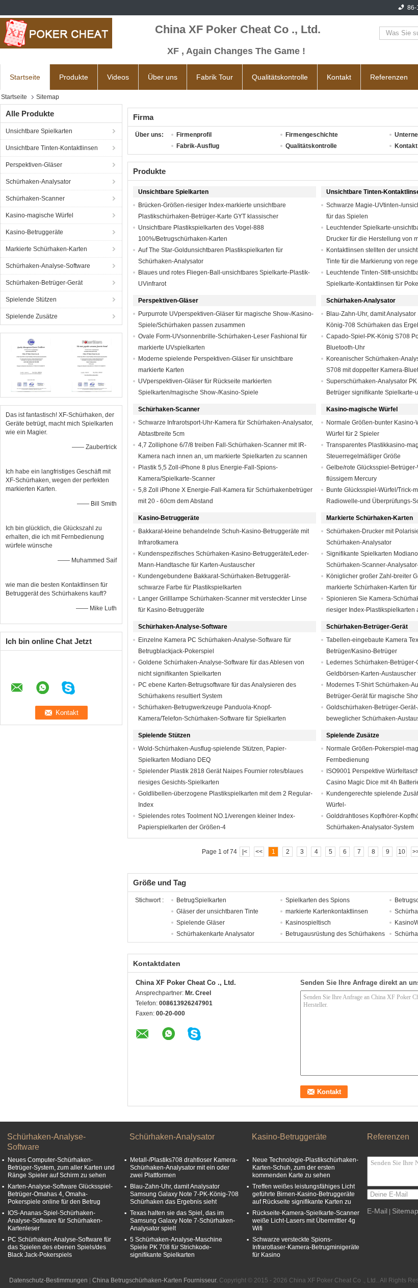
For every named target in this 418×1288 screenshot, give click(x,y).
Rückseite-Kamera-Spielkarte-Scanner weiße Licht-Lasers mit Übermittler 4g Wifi (305, 1220)
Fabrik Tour (214, 77)
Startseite (25, 77)
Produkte (73, 77)
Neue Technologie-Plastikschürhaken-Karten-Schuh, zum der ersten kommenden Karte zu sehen (305, 1167)
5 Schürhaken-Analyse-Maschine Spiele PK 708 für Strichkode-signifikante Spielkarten (176, 1247)
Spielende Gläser (200, 922)
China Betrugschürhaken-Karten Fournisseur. (155, 1280)
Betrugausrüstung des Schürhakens (335, 933)
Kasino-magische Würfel (39, 215)
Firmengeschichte (311, 134)
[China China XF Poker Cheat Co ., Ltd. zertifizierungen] (31, 363)
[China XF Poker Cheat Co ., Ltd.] (56, 33)
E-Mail (377, 1211)
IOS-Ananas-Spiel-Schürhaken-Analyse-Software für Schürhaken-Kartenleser (55, 1220)
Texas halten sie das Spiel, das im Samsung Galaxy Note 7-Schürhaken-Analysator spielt (182, 1220)
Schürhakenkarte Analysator (215, 933)
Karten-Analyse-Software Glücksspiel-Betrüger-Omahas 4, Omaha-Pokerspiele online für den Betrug (60, 1194)
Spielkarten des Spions (317, 900)
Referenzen (389, 77)
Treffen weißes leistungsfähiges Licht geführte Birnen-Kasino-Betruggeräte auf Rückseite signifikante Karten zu (303, 1194)
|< (244, 851)
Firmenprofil (194, 134)
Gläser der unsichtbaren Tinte (217, 911)
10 (401, 851)
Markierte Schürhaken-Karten (46, 249)
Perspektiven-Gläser (34, 164)
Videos (118, 77)
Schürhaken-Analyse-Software (48, 265)
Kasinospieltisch (308, 922)
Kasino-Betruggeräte (34, 232)
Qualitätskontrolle (280, 77)
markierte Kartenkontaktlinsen (326, 911)
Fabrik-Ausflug (197, 146)
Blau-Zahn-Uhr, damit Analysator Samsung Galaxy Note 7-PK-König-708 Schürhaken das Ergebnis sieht (184, 1194)
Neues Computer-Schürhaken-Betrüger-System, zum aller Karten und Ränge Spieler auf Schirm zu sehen (61, 1167)
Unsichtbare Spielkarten (39, 131)
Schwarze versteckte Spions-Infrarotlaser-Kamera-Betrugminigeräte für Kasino (305, 1247)
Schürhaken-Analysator (38, 181)
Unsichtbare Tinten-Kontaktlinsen (52, 148)
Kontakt (339, 77)
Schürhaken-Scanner (35, 198)
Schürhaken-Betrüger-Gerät (44, 282)
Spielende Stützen (31, 299)
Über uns (162, 77)
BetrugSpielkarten (201, 900)
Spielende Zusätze (32, 316)
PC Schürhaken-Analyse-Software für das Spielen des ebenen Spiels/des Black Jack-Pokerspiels (59, 1247)
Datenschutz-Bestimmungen (48, 1280)
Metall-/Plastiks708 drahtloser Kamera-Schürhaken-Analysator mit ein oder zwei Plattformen (184, 1167)
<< (259, 851)
